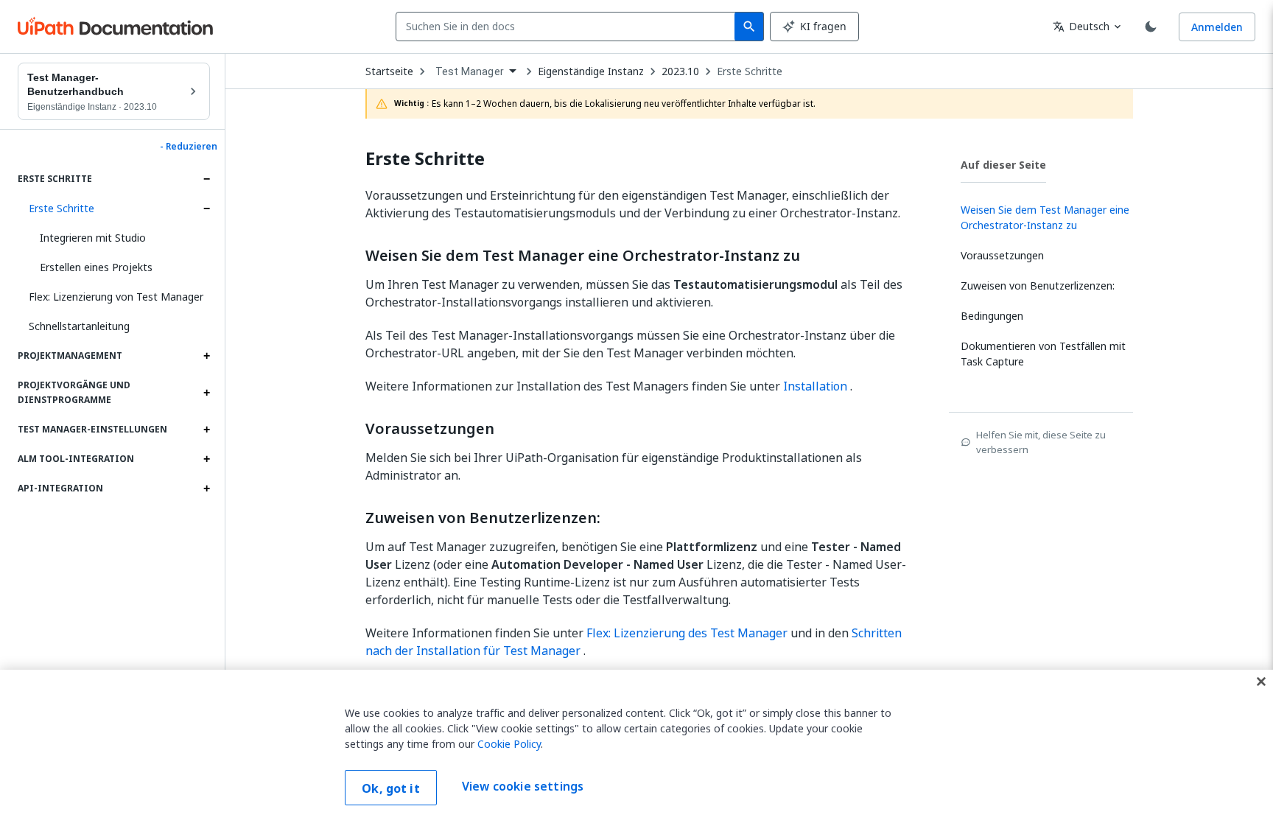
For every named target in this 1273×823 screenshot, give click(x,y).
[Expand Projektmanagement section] (206, 356)
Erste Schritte (61, 208)
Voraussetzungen (429, 428)
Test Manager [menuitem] (469, 71)
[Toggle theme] (1150, 26)
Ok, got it (391, 788)
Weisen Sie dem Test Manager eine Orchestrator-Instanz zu (582, 255)
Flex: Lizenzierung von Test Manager (116, 296)
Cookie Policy (509, 744)
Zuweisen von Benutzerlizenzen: (482, 518)
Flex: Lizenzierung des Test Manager (687, 633)
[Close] (1261, 681)
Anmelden (1217, 27)
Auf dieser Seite (1003, 164)
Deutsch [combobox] (1081, 26)
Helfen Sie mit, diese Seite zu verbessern (1041, 442)
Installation (815, 386)
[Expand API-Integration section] (206, 488)
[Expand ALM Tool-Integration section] (206, 459)
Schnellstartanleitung (79, 326)
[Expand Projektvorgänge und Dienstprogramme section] (206, 392)
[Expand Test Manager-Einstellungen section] (206, 429)
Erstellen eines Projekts (96, 267)
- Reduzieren (188, 146)
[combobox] (568, 26)
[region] (636, 746)
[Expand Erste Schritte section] (206, 179)
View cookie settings (522, 786)
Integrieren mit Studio (93, 237)
